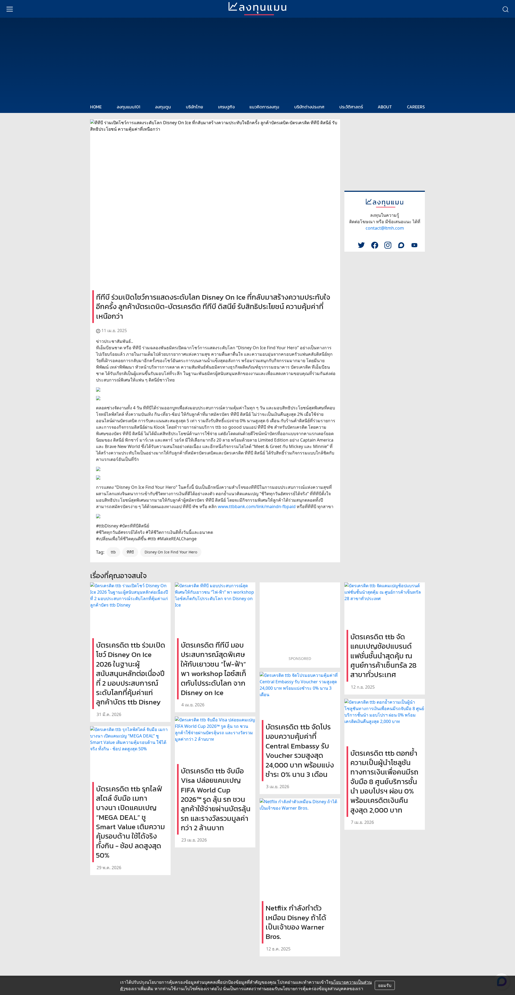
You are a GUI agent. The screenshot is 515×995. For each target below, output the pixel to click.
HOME (96, 107)
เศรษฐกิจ (226, 107)
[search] (505, 8)
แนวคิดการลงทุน (264, 107)
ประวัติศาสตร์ (351, 107)
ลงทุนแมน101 (128, 107)
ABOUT (385, 107)
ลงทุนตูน (163, 107)
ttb (113, 552)
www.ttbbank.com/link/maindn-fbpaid (257, 506)
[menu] (9, 8)
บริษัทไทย (194, 107)
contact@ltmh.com (385, 228)
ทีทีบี (130, 552)
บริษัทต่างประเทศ (309, 107)
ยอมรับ (384, 985)
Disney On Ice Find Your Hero (171, 552)
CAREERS (416, 107)
